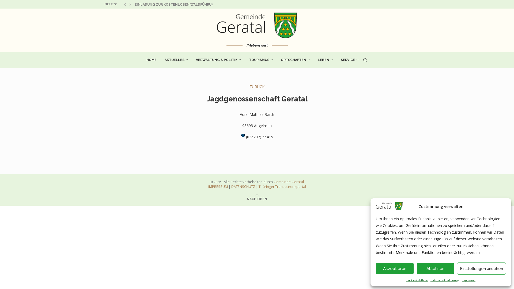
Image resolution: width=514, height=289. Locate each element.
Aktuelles (174, 60)
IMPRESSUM (218, 186)
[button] (125, 4)
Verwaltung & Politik (216, 60)
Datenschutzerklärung (444, 280)
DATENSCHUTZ (243, 186)
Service (348, 60)
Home (151, 60)
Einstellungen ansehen (481, 268)
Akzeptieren (394, 268)
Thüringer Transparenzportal (282, 186)
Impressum (468, 280)
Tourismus (259, 60)
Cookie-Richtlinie (417, 280)
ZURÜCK (257, 86)
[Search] (365, 60)
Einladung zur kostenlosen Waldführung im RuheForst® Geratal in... (202, 4)
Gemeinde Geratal (289, 181)
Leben (323, 60)
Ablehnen (435, 268)
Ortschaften (293, 60)
